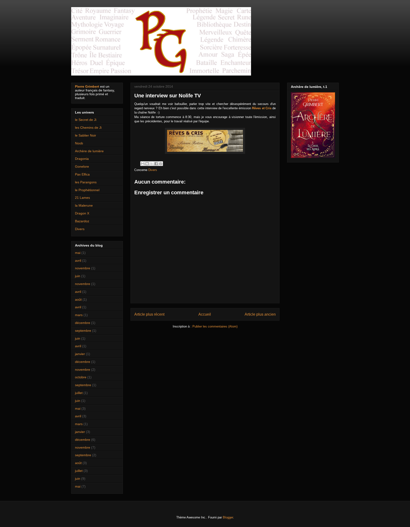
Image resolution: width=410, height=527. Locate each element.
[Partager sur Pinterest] (160, 163)
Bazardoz (82, 221)
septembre (83, 330)
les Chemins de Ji (88, 127)
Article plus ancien (260, 314)
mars (79, 315)
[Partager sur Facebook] (156, 163)
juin (77, 276)
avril (78, 260)
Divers (152, 170)
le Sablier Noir (85, 135)
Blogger (228, 517)
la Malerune (84, 205)
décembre (82, 323)
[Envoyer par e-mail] (142, 163)
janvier (80, 354)
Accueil (204, 314)
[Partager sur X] (151, 163)
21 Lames (82, 197)
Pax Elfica (82, 174)
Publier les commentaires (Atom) (215, 326)
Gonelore (82, 166)
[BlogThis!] (147, 163)
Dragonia (82, 159)
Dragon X (82, 213)
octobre (80, 377)
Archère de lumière (89, 151)
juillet (79, 393)
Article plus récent (149, 314)
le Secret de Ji (85, 120)
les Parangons (86, 182)
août (78, 299)
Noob (79, 143)
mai (77, 253)
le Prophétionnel (87, 190)
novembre (82, 268)
